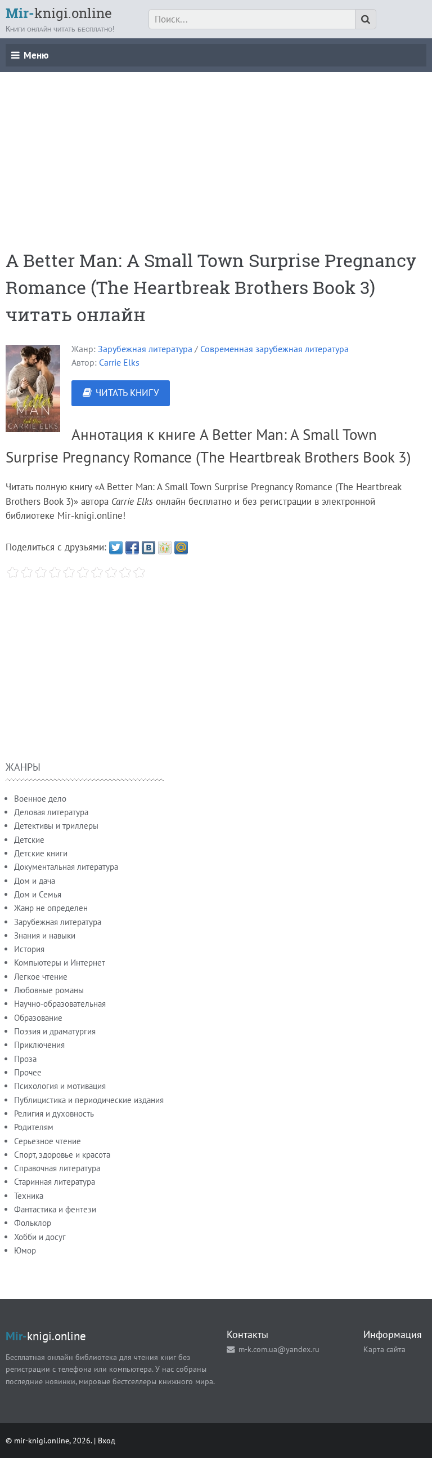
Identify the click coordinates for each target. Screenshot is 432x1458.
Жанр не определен (51, 908)
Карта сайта (384, 1349)
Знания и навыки (44, 935)
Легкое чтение (41, 976)
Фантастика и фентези (55, 1209)
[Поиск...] (365, 19)
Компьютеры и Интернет (59, 962)
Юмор (25, 1250)
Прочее (28, 1072)
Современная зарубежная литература (274, 348)
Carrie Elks (119, 362)
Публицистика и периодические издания (89, 1100)
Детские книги (41, 853)
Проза (25, 1059)
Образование (38, 1017)
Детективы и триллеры (56, 825)
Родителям (33, 1127)
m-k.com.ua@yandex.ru (279, 1349)
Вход (106, 1440)
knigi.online (59, 13)
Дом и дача (34, 880)
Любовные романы (49, 990)
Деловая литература (51, 812)
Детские (29, 839)
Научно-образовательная (60, 1003)
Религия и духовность (54, 1113)
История (29, 949)
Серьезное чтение (47, 1141)
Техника (28, 1195)
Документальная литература (66, 866)
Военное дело (40, 798)
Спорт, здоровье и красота (62, 1154)
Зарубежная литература (145, 348)
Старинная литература (54, 1181)
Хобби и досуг (40, 1237)
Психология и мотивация (60, 1086)
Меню (36, 55)
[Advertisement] (216, 151)
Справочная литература (57, 1168)
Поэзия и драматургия (55, 1031)
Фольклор (32, 1222)
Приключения (39, 1044)
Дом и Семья (37, 894)
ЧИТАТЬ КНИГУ (127, 392)
